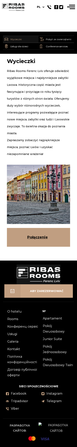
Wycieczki (16, 39)
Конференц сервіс (22, 326)
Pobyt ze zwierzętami (58, 39)
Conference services (57, 46)
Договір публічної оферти (22, 372)
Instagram (54, 393)
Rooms (12, 319)
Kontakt (13, 349)
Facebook (18, 393)
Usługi (12, 334)
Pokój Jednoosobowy (55, 349)
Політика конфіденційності (22, 359)
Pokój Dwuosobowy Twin (58, 362)
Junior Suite (52, 339)
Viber (15, 408)
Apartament (52, 318)
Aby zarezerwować (46, 291)
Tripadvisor (19, 401)
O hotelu (14, 311)
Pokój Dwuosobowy (54, 328)
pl (39, 7)
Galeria (12, 341)
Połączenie (37, 237)
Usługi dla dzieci (19, 46)
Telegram (54, 401)
